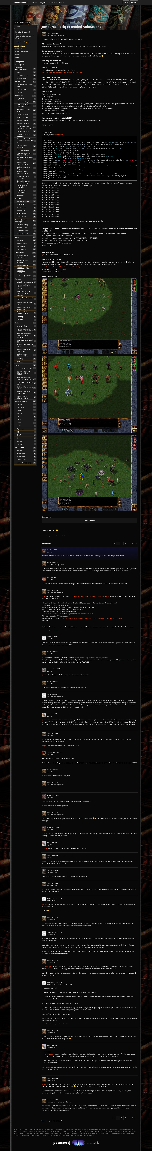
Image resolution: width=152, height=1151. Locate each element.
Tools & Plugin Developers (26, 146)
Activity (34, 3)
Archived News (26, 78)
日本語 (26, 435)
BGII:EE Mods (26, 214)
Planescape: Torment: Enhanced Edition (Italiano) (26, 335)
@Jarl (43, 596)
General (26, 451)
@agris (44, 746)
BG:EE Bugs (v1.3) (26, 268)
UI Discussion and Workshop (26, 177)
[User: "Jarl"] (44, 578)
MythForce (26, 99)
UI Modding (26, 204)
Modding (26, 317)
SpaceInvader (51, 752)
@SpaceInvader (47, 776)
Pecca (48, 870)
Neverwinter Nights (26, 102)
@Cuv (122, 54)
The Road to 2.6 (26, 75)
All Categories (19, 65)
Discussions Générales (26, 368)
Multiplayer (26, 195)
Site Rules (26, 93)
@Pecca (44, 889)
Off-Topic (26, 240)
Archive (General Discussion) (26, 256)
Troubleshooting (26, 225)
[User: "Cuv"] (44, 551)
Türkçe (26, 426)
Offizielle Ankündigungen (26, 282)
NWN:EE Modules (26, 117)
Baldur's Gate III (26, 243)
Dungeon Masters (26, 131)
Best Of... (62, 3)
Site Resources (26, 89)
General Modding (26, 201)
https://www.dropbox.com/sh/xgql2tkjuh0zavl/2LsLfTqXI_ (61, 267)
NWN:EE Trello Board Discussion (26, 106)
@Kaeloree (122, 660)
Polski (26, 410)
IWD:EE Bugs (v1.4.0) (26, 276)
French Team (26, 460)
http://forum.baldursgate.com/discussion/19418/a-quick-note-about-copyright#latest (94, 618)
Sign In (126, 2)
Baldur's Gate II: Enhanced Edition (26, 173)
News (26, 72)
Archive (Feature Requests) (26, 261)
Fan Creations (26, 249)
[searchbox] (25, 27)
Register (134, 2)
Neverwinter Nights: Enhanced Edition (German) (26, 287)
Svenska (26, 416)
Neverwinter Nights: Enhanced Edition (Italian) (26, 330)
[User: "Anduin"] (44, 796)
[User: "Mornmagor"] (44, 899)
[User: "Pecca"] (44, 871)
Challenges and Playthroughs (26, 191)
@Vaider (44, 806)
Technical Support (26, 150)
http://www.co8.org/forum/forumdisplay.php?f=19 (91, 658)
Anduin (49, 795)
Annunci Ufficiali (26, 326)
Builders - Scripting (26, 123)
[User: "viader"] (44, 34)
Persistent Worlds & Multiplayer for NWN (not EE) (26, 140)
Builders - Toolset (26, 120)
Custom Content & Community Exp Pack (26, 127)
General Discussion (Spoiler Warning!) (26, 182)
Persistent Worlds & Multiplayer (26, 135)
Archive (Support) (26, 265)
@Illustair (45, 658)
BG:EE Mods (26, 211)
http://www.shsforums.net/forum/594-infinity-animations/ (90, 596)
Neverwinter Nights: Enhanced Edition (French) (26, 373)
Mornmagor (50, 898)
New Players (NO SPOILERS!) (26, 186)
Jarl (48, 578)
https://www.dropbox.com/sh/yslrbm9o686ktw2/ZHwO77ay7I (62, 73)
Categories (42, 3)
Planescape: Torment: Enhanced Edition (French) (26, 378)
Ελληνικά (26, 444)
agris (48, 714)
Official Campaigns (26, 114)
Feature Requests (26, 234)
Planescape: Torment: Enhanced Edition (26, 154)
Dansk (26, 420)
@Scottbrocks (58, 135)
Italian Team (26, 457)
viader (49, 33)
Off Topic (26, 320)
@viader (56, 556)
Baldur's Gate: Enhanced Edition (26, 163)
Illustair (49, 637)
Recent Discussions (21, 52)
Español (26, 404)
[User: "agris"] (44, 715)
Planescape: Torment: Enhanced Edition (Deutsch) (26, 293)
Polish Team (26, 454)
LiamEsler (50, 669)
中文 (26, 438)
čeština (26, 423)
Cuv (48, 550)
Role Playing (26, 246)
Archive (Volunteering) (26, 463)
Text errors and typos (26, 231)
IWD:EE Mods (26, 217)
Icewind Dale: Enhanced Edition (26, 159)
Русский (26, 413)
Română (26, 441)
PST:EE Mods (26, 207)
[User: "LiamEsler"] (44, 670)
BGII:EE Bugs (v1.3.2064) (26, 272)
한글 (26, 432)
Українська (26, 429)
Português (26, 407)
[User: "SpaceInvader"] (44, 753)
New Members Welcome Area (26, 86)
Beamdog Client (26, 228)
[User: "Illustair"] (44, 638)
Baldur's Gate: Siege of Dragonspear (26, 168)
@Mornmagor (46, 923)
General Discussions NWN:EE (26, 110)
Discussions (53, 3)
